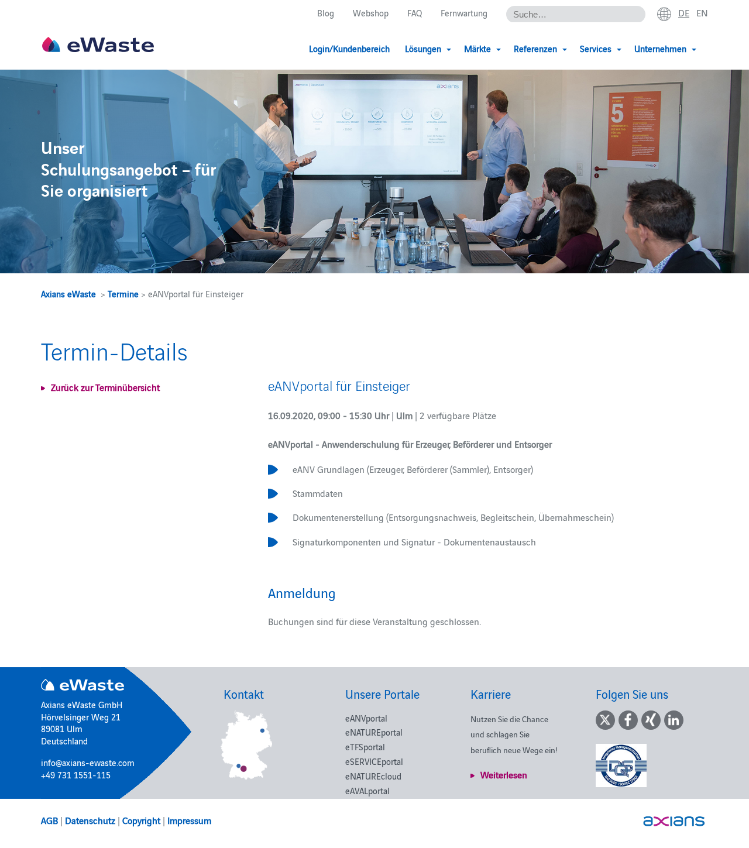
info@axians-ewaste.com (88, 762)
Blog (325, 12)
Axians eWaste (68, 293)
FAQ (414, 12)
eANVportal (366, 718)
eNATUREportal (374, 732)
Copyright (141, 819)
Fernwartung (464, 12)
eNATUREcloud (373, 776)
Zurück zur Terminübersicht (105, 386)
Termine (123, 293)
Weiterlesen (503, 774)
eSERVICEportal (374, 761)
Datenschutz (90, 819)
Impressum (189, 819)
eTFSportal (365, 746)
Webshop (371, 12)
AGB (49, 819)
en (702, 12)
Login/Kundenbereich (349, 48)
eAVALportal (367, 790)
